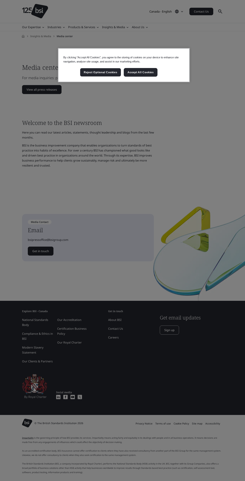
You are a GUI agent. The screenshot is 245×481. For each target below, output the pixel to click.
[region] (124, 65)
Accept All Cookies (141, 72)
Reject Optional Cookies (100, 72)
